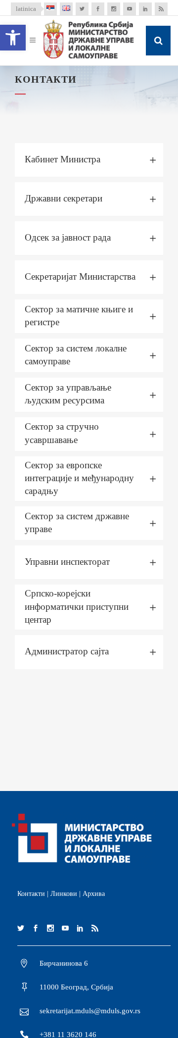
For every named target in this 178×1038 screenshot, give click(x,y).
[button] (13, 37)
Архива (94, 893)
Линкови (63, 893)
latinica (26, 8)
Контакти (31, 893)
